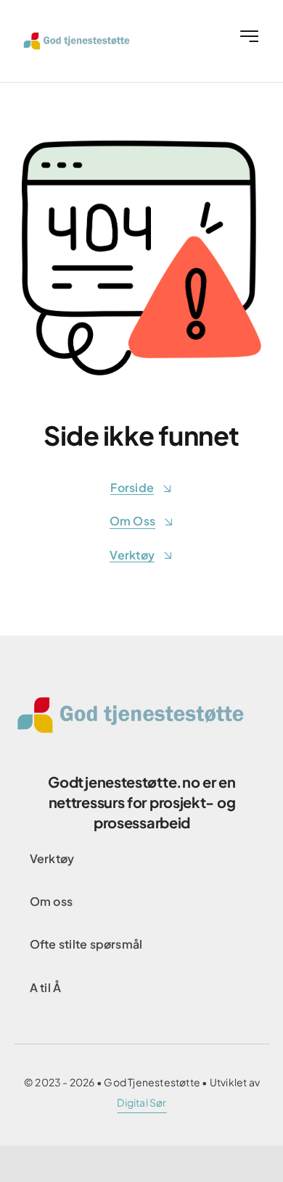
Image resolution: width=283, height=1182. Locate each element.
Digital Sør (141, 1102)
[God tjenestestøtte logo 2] (82, 37)
